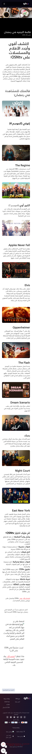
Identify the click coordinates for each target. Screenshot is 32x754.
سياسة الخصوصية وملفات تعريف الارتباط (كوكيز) (13, 744)
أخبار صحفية (17, 745)
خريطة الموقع (11, 745)
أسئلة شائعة (19, 731)
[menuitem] (26, 4)
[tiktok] (17, 717)
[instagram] (21, 717)
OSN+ (8, 704)
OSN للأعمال (6, 707)
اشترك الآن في (24, 598)
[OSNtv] (27, 698)
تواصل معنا (9, 731)
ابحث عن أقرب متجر (8, 736)
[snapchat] (11, 717)
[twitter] (7, 717)
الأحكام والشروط (26, 744)
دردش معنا (20, 736)
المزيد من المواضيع (8, 690)
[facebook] (24, 717)
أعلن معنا (17, 701)
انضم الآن (10, 656)
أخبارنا (22, 745)
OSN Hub (7, 701)
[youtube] (14, 717)
